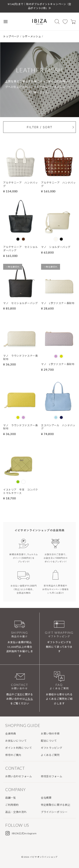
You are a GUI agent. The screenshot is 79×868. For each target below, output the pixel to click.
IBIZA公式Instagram (24, 833)
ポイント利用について (18, 747)
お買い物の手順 (50, 733)
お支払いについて (16, 740)
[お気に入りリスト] (65, 21)
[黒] (18, 239)
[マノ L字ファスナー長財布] (58, 295)
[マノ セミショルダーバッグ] (20, 295)
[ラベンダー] (56, 356)
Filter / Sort (39, 127)
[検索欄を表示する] (57, 21)
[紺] (61, 417)
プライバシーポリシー (54, 812)
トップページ (11, 36)
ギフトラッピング (51, 747)
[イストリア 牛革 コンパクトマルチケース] (20, 473)
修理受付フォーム (51, 776)
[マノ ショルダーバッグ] (58, 231)
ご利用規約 (12, 804)
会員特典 (10, 733)
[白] (23, 482)
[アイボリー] (56, 239)
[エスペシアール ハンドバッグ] (58, 409)
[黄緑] (18, 482)
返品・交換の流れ (16, 812)
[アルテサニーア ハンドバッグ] (20, 175)
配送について (49, 740)
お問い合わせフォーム (18, 776)
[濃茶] (23, 239)
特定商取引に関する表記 (55, 804)
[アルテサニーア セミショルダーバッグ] (20, 231)
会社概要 (46, 797)
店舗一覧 (10, 797)
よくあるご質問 (50, 755)
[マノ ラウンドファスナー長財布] (20, 348)
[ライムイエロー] (61, 356)
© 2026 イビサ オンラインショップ (39, 857)
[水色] (56, 417)
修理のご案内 (13, 755)
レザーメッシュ (31, 36)
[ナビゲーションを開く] (5, 21)
